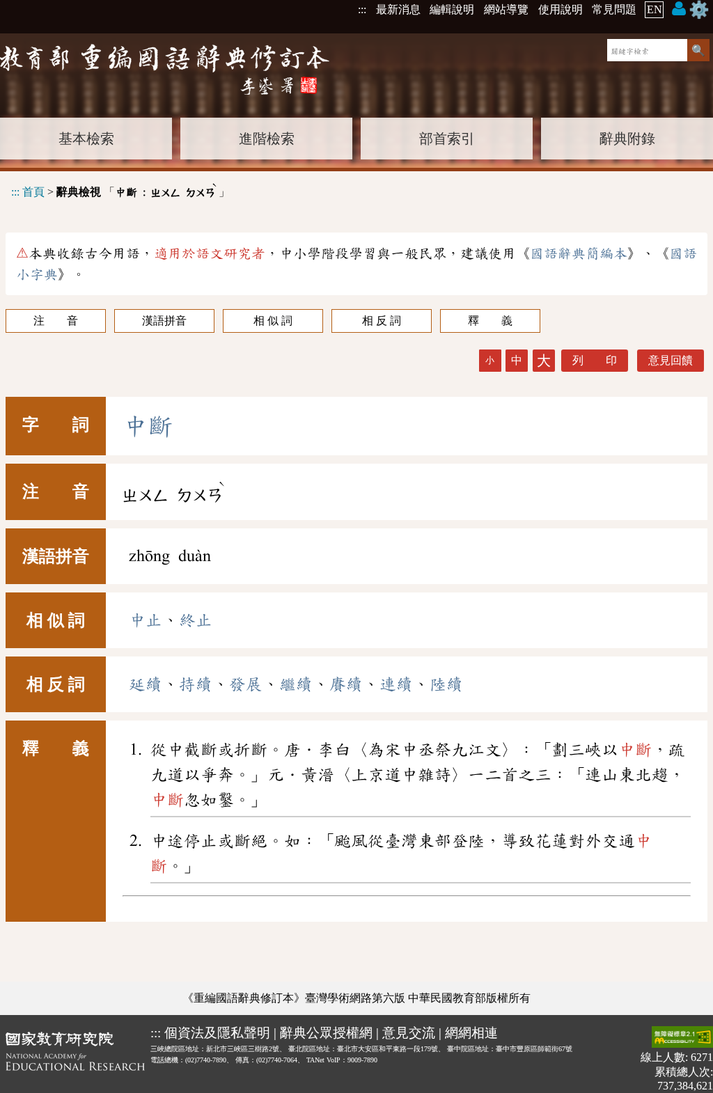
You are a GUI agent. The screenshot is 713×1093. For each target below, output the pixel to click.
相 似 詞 (272, 321)
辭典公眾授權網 (326, 1032)
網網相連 (471, 1032)
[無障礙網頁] (682, 1038)
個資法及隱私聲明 (217, 1032)
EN (654, 9)
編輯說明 (452, 9)
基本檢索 (86, 138)
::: (362, 9)
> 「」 (120, 190)
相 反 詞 (381, 321)
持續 (195, 684)
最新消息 (398, 9)
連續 (396, 684)
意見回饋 (670, 360)
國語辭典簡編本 (578, 253)
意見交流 (408, 1032)
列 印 (594, 360)
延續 (145, 684)
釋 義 (490, 321)
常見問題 (614, 9)
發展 (246, 684)
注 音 (55, 321)
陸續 (446, 684)
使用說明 (560, 9)
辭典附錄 (627, 138)
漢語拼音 (164, 321)
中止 (145, 620)
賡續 (346, 684)
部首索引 (447, 138)
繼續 (296, 684)
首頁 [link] (33, 192)
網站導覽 (506, 9)
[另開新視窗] (75, 1059)
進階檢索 (267, 138)
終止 (195, 620)
